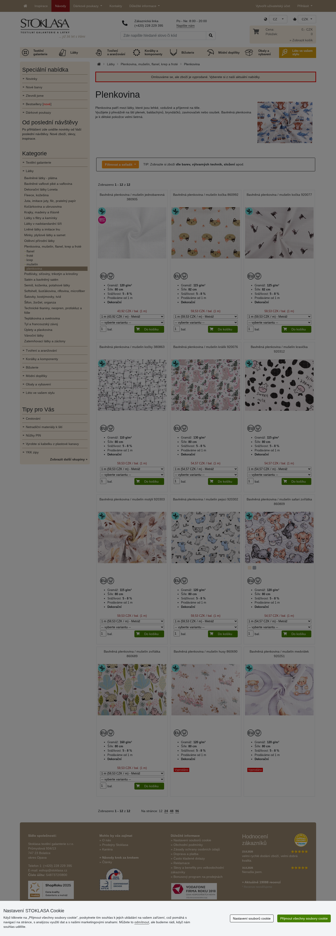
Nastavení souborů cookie (252, 918)
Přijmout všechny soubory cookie (304, 918)
